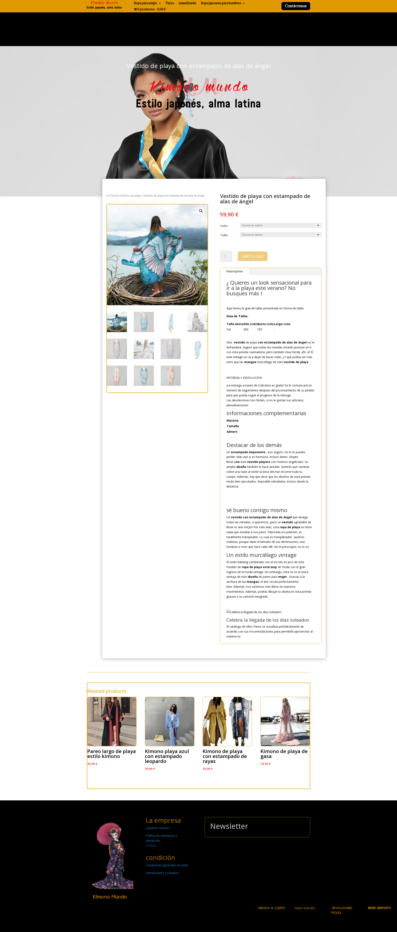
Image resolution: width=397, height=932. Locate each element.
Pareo (170, 3)
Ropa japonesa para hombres (221, 3)
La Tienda (112, 195)
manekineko (187, 3)
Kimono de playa (131, 195)
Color (224, 226)
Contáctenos (296, 6)
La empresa (163, 820)
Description (234, 271)
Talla (224, 235)
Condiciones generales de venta (167, 865)
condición (160, 857)
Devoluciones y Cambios (162, 873)
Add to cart (252, 256)
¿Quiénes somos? (158, 828)
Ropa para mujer (145, 3)
